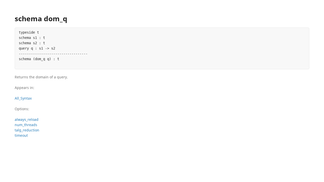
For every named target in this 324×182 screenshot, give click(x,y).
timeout (21, 135)
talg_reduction (27, 130)
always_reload (26, 119)
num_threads (26, 124)
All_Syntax (23, 98)
